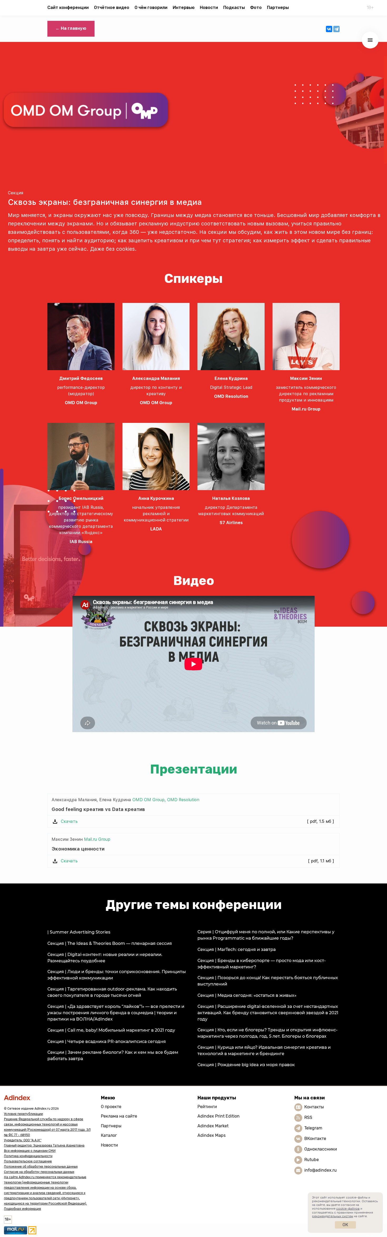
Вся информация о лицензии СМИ (30, 1151)
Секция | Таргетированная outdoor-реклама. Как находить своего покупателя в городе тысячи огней (112, 992)
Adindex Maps (211, 1135)
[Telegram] (336, 29)
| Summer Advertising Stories (78, 932)
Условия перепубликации (23, 1114)
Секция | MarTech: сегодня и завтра (236, 949)
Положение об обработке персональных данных (41, 1166)
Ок (345, 1224)
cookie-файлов (348, 1208)
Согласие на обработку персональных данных (39, 1172)
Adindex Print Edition (218, 1116)
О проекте (111, 1106)
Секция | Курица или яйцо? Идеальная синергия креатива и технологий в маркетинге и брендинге (264, 1050)
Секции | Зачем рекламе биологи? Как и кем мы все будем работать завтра (112, 1055)
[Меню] (370, 40)
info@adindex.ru (320, 1170)
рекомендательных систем (332, 1216)
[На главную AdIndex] (48, 1097)
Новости (209, 8)
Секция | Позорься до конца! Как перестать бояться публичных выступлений (267, 981)
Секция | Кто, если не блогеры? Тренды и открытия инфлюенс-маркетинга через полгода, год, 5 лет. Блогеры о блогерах (267, 1033)
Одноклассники (320, 1149)
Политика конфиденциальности (28, 1156)
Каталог (109, 1135)
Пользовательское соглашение (28, 1161)
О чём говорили (151, 8)
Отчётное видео (111, 8)
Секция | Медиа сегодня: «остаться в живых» (246, 995)
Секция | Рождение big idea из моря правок (246, 1064)
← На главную (71, 28)
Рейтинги (207, 1106)
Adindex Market (213, 1125)
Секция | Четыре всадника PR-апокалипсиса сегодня (106, 1041)
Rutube (311, 1159)
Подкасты (234, 8)
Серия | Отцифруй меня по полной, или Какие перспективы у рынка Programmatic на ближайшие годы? (265, 935)
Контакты (314, 1106)
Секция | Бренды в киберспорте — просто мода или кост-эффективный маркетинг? (261, 963)
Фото (256, 8)
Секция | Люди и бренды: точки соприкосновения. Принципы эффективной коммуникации (116, 974)
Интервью (184, 8)
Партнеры (278, 8)
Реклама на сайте (119, 1116)
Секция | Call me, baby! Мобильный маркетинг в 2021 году (111, 1030)
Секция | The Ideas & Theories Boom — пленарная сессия (109, 943)
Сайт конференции (68, 8)
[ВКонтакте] (329, 29)
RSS (308, 1117)
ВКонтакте (315, 1138)
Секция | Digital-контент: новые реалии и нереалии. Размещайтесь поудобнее (104, 957)
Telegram (313, 1127)
